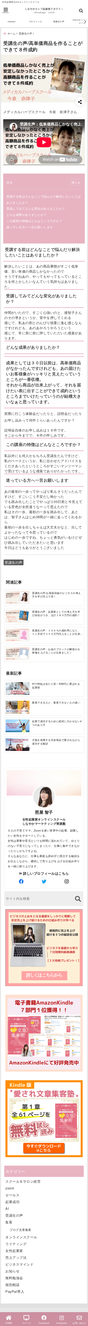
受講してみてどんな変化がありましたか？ (35, 208)
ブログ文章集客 (20, 1230)
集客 (8, 1222)
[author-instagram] (67, 881)
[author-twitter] (44, 881)
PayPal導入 (14, 1291)
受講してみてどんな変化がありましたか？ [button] (41, 298)
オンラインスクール (21, 1237)
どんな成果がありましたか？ (26, 214)
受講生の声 (59, 21)
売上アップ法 (15, 1257)
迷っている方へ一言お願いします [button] (37, 480)
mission (12, 21)
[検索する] (78, 899)
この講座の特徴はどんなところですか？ (34, 220)
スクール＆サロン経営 (23, 1181)
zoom (9, 1188)
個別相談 (12, 1284)
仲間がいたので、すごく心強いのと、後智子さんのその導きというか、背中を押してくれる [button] (43, 315)
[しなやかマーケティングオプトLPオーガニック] (44, 986)
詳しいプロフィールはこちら (45, 873)
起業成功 (12, 1201)
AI (7, 1208)
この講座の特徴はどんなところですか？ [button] (43, 444)
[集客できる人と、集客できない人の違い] (17, 707)
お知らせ (12, 1271)
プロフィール (35, 21)
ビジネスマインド (19, 1264)
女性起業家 (14, 1250)
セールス (12, 1194)
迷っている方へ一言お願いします (29, 227)
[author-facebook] (21, 881)
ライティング (15, 1243)
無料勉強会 (14, 1277)
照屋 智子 (44, 812)
